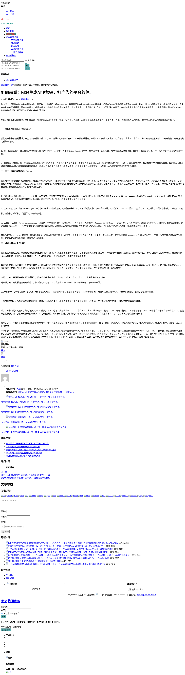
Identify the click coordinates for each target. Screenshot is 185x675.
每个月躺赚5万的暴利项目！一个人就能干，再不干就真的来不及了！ (100, 555)
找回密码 (14, 601)
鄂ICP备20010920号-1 (146, 595)
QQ (2, 526)
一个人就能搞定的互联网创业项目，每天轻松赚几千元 (81, 564)
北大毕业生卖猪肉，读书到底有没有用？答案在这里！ (81, 546)
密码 (3, 610)
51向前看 (5, 19)
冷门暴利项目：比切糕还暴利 (48, 561)
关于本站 (10, 14)
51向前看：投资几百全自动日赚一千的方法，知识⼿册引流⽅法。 (30, 402)
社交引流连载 (12, 371)
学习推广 (10, 575)
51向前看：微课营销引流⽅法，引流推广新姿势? (27, 444)
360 (27, 65)
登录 (4, 601)
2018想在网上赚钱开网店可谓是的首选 (23, 447)
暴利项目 (10, 31)
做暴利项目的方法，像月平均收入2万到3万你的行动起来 (31, 450)
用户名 (4, 607)
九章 (19, 389)
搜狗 (27, 68)
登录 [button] (3, 6)
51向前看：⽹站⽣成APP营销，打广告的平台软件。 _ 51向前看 (46, 392)
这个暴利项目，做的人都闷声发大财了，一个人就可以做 (84, 558)
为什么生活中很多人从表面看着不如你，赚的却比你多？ (84, 552)
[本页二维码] (8, 672)
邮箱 (3, 517)
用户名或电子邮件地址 (11, 627)
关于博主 (10, 11)
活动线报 (15, 43)
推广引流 (9, 85)
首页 (8, 28)
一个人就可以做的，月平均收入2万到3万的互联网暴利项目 (87, 549)
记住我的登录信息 (12, 613)
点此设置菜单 (12, 80)
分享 (3, 357)
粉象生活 (15, 46)
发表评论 (24, 99)
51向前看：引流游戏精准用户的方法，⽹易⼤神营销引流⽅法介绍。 (31, 432)
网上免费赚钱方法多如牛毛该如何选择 (23, 456)
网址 (3, 522)
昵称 (3, 511)
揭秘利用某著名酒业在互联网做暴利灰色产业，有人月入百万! (91, 543)
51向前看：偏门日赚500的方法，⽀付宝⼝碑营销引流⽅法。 (27, 412)
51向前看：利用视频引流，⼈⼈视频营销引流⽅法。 (24, 422)
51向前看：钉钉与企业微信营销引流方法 (24, 453)
